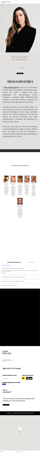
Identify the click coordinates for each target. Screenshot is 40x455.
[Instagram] (1, 451)
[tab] (6, 265)
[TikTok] (2, 451)
